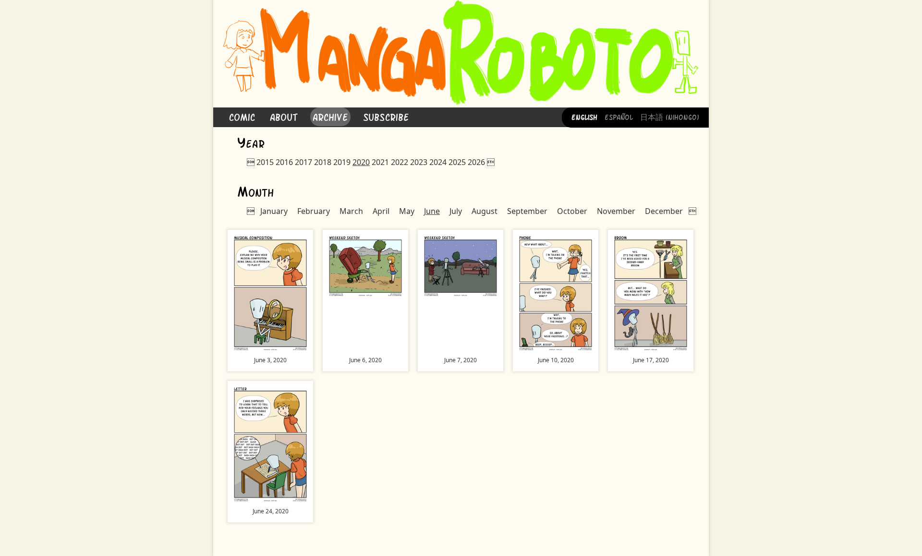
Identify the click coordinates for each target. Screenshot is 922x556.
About (284, 116)
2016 (284, 162)
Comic (242, 116)
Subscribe (386, 116)
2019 (342, 162)
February (313, 211)
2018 (322, 162)
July (455, 211)
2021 (380, 162)
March (351, 211)
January (274, 211)
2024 (438, 162)
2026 (476, 162)
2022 (399, 162)
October (572, 211)
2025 (457, 162)
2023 (418, 162)
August (484, 211)
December (664, 211)
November (616, 211)
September (527, 211)
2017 (303, 162)
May (406, 211)
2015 (265, 162)
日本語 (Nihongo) (669, 116)
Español (619, 116)
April (381, 211)
